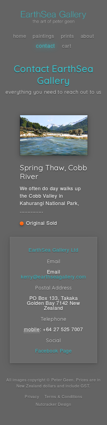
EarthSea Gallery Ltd (53, 250)
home (19, 35)
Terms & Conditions (63, 396)
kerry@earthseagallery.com (53, 276)
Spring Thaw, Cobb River (53, 172)
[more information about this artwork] (53, 135)
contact (45, 45)
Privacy (32, 396)
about (87, 35)
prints (67, 35)
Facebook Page (53, 350)
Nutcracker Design (53, 404)
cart (66, 45)
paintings (43, 35)
